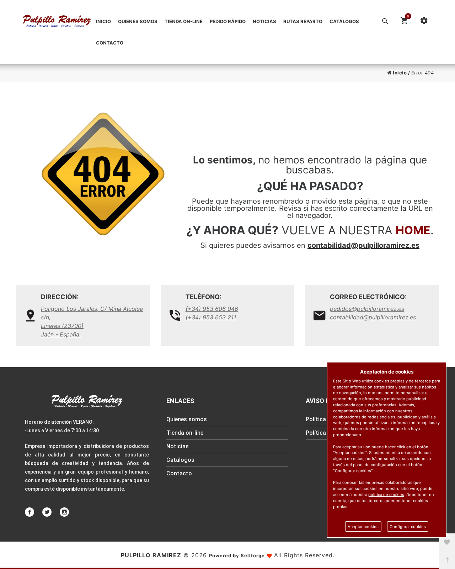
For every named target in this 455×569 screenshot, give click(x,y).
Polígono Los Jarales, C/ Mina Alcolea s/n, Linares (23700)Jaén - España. (92, 321)
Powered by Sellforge (237, 555)
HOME (413, 230)
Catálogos (344, 21)
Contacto (109, 43)
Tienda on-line (184, 21)
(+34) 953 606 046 (212, 308)
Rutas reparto (302, 21)
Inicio (103, 21)
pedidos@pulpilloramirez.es (367, 308)
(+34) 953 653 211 (211, 317)
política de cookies (386, 494)
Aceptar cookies (363, 526)
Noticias (264, 21)
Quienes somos (137, 21)
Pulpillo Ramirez (151, 555)
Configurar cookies (408, 526)
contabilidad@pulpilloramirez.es (363, 245)
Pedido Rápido (228, 21)
